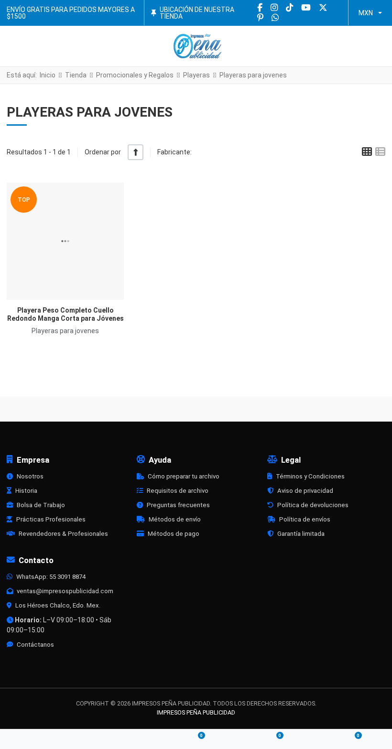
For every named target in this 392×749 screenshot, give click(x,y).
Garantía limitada (301, 533)
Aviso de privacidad (305, 490)
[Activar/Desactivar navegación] (15, 46)
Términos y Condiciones (310, 476)
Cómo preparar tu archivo (183, 476)
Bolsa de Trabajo (41, 505)
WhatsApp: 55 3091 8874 (51, 576)
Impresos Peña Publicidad (196, 712)
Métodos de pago (173, 533)
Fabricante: (174, 152)
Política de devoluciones (312, 505)
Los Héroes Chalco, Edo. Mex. (57, 605)
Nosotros (30, 476)
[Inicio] (39, 740)
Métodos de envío (175, 519)
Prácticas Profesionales (51, 519)
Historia (26, 490)
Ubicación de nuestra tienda (197, 13)
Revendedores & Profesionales (63, 533)
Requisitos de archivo (177, 490)
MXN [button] (366, 13)
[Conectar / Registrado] (117, 740)
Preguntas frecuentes (178, 505)
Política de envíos (304, 519)
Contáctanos (35, 644)
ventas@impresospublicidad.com (65, 591)
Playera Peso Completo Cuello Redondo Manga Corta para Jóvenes (65, 314)
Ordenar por (103, 152)
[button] (378, 46)
